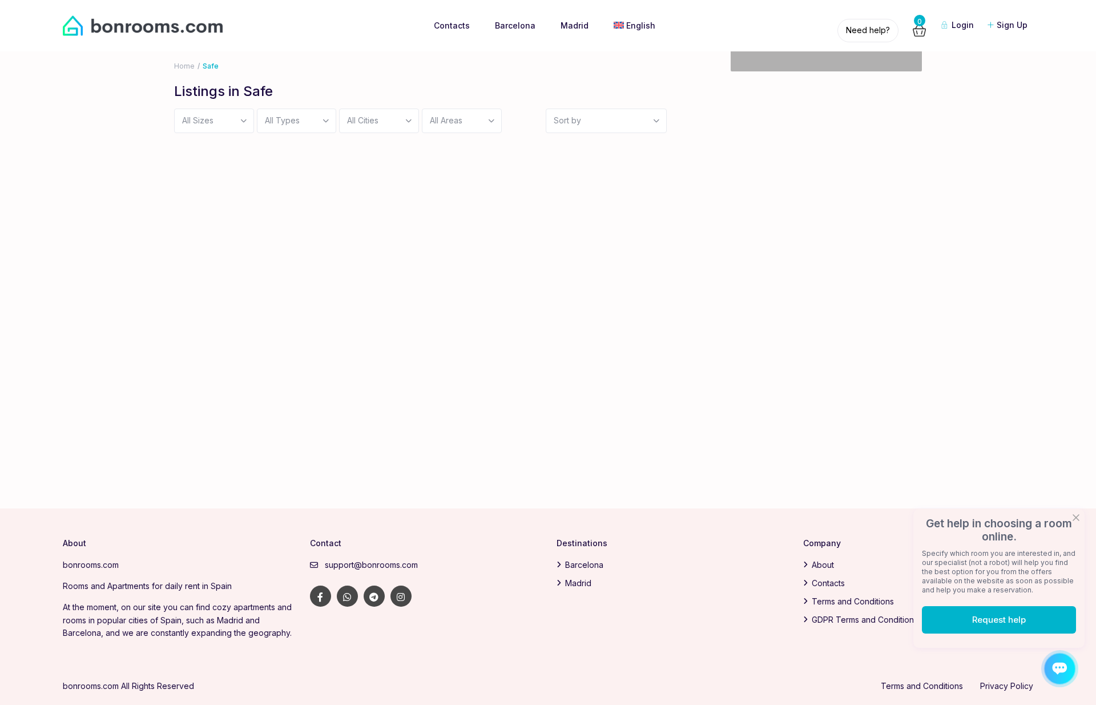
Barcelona (515, 25)
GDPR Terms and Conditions (865, 619)
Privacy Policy (1006, 686)
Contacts (452, 25)
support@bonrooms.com (371, 565)
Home (184, 66)
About (823, 565)
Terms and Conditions (853, 601)
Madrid (575, 25)
